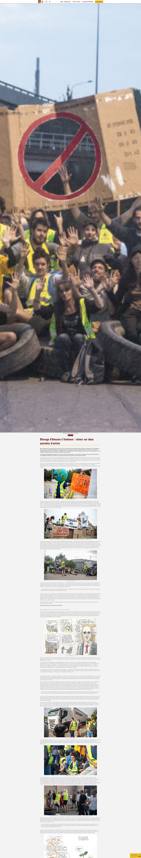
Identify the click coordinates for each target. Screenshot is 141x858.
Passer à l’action (76, 1)
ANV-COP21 (70, 435)
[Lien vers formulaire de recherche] (49, 2)
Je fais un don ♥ (99, 1)
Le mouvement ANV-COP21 (87, 1)
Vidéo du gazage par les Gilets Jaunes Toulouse (51, 605)
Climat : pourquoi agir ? (65, 1)
